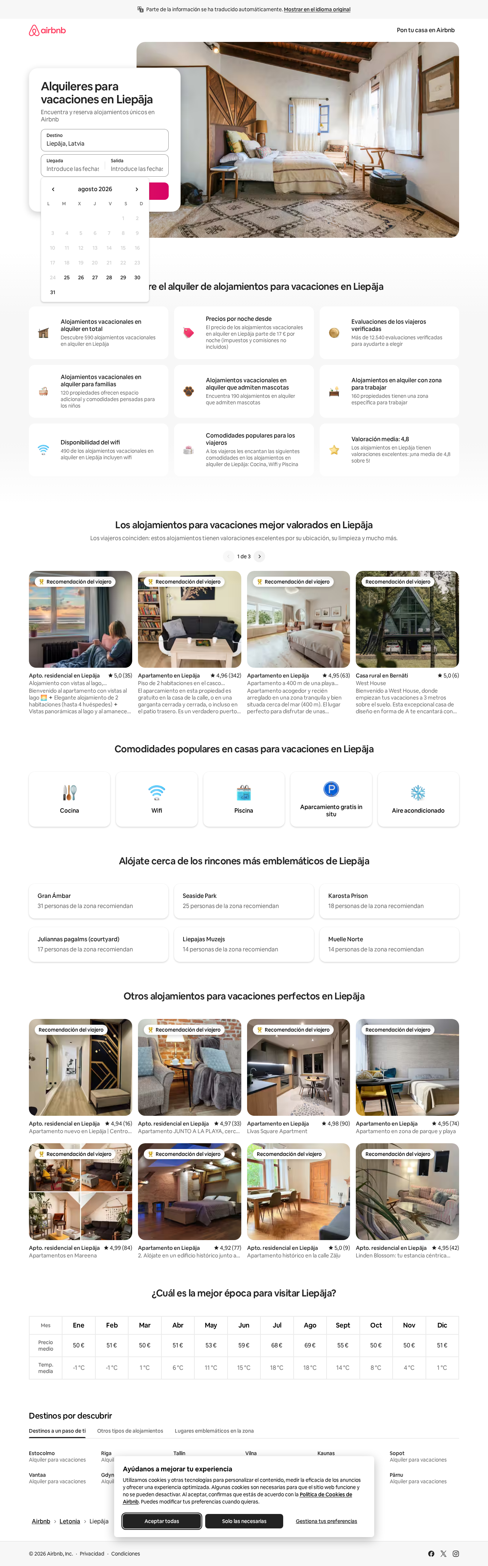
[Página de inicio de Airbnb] (47, 30)
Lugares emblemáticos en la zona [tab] (214, 1431)
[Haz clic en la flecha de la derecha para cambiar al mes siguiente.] (136, 189)
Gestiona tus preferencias (326, 1521)
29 (123, 277)
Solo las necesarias (244, 1521)
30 (137, 277)
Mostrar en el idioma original (317, 9)
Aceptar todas (161, 1521)
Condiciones (125, 1553)
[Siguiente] (259, 556)
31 (52, 292)
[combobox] (105, 143)
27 (95, 277)
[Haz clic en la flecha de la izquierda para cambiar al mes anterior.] (53, 189)
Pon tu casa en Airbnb (426, 30)
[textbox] (73, 168)
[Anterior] (228, 556)
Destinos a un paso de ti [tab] (57, 1431)
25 (67, 277)
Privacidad (92, 1553)
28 (109, 277)
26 (81, 277)
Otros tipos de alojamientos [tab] (130, 1431)
